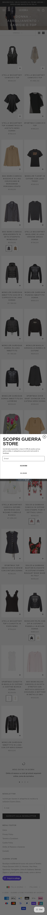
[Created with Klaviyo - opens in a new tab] (23, 480)
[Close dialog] (44, 436)
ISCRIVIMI (23, 466)
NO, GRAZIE (23, 473)
